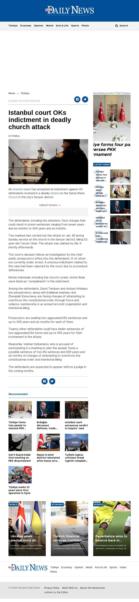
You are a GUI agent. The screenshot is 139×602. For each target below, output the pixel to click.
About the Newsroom (92, 588)
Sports (75, 26)
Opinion (38, 26)
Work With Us (69, 588)
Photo (85, 26)
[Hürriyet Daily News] (69, 11)
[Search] (116, 25)
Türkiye (13, 26)
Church (13, 197)
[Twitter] (85, 99)
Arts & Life (62, 26)
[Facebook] (77, 99)
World (49, 26)
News (11, 93)
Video (123, 567)
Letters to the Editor (56, 592)
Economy (25, 26)
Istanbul (18, 189)
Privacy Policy (51, 588)
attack (55, 193)
